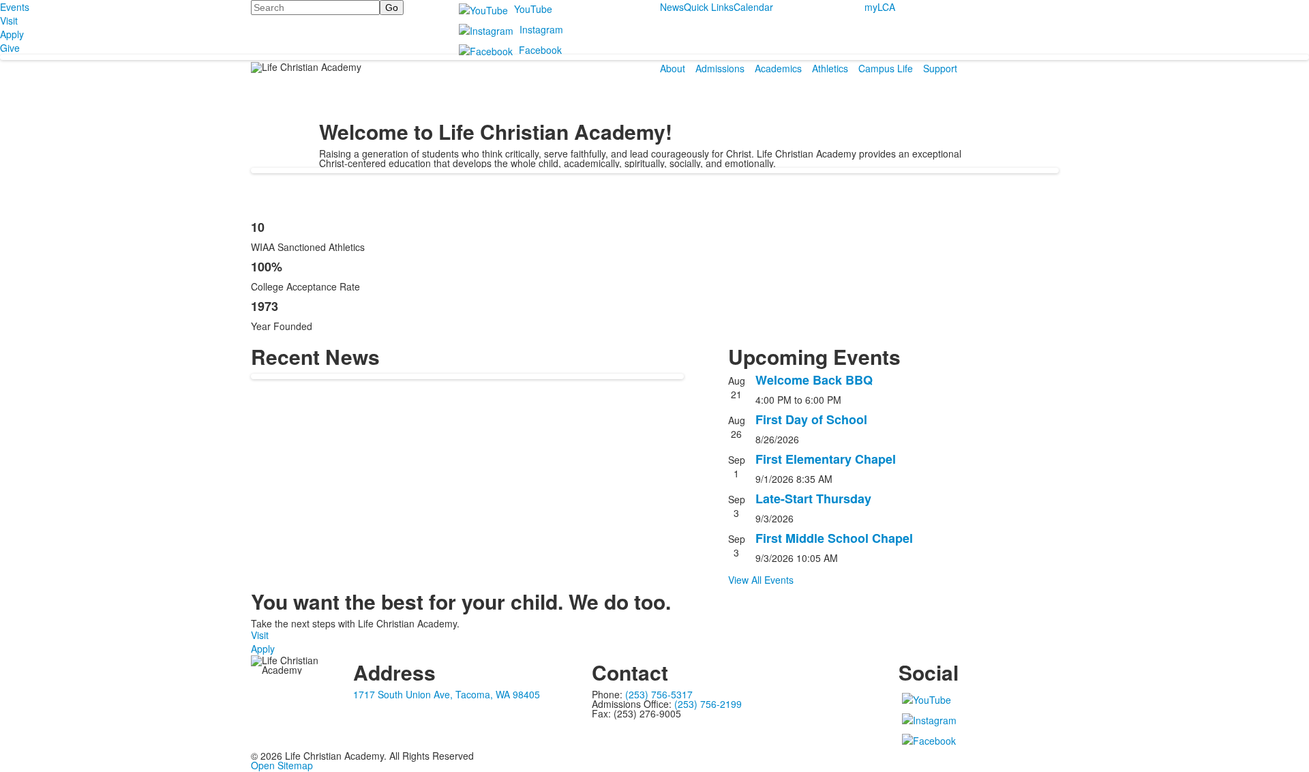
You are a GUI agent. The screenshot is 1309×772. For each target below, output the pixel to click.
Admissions (719, 68)
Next (1293, 386)
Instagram (541, 29)
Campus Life (885, 68)
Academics (778, 68)
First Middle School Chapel (834, 538)
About (672, 68)
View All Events (761, 579)
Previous (16, 386)
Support (940, 68)
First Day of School (811, 419)
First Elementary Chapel (825, 459)
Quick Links (709, 7)
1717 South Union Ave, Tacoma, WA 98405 (446, 694)
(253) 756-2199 (708, 704)
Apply (263, 648)
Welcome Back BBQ (814, 380)
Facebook (540, 50)
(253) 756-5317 (659, 694)
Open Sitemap (282, 765)
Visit (260, 635)
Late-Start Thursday (813, 498)
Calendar (753, 7)
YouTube (533, 9)
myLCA (879, 7)
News (672, 7)
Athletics (830, 68)
